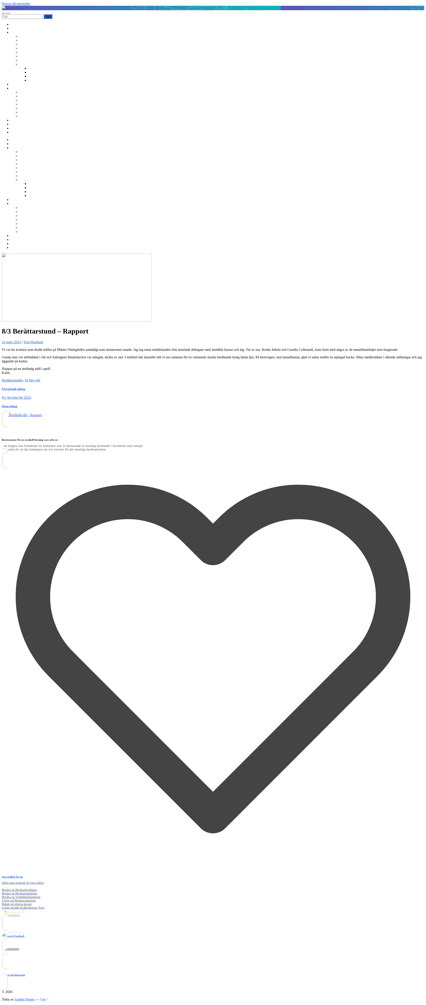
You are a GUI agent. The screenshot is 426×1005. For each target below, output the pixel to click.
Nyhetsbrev (19, 120)
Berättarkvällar (30, 36)
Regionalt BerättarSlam (36, 44)
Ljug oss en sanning (33, 56)
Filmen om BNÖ (31, 96)
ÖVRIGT (26, 116)
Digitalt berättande (41, 68)
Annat (32, 80)
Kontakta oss (20, 124)
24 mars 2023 (11, 342)
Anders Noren (24, 999)
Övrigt (24, 64)
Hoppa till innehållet (16, 4)
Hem (14, 24)
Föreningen (28, 92)
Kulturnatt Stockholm (43, 76)
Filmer (32, 72)
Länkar (16, 128)
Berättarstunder (30, 52)
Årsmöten (26, 100)
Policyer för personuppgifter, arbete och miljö (51, 112)
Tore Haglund (33, 342)
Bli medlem (19, 28)
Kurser (15, 84)
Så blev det (32, 380)
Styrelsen (26, 104)
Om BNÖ (18, 88)
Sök (13, 132)
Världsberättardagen (34, 60)
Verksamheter (20, 32)
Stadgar (25, 108)
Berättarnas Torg (31, 40)
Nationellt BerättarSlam (36, 48)
